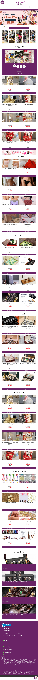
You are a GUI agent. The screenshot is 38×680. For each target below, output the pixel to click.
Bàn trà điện (19, 235)
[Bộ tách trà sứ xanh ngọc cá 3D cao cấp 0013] (10, 260)
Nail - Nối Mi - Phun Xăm (19, 471)
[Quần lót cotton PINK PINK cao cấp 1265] (10, 218)
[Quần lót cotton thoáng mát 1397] (10, 163)
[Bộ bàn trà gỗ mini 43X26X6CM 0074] (27, 260)
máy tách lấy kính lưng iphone (16, 673)
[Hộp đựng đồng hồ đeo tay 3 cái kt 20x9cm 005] (27, 358)
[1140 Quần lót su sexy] (27, 218)
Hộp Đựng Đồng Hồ (19, 314)
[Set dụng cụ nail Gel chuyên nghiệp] (19, 56)
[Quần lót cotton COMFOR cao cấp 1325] (27, 181)
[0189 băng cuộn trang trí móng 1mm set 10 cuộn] (10, 534)
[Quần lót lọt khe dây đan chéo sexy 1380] (10, 181)
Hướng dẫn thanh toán (8, 647)
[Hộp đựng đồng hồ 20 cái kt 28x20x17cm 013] (10, 376)
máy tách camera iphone (27, 673)
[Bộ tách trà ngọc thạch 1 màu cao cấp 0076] (27, 242)
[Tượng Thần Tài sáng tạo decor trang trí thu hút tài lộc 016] (27, 136)
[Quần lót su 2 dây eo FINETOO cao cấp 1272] (27, 200)
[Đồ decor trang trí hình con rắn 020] (27, 99)
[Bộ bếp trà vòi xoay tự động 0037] (27, 297)
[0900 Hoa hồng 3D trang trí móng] (10, 497)
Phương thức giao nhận (8, 649)
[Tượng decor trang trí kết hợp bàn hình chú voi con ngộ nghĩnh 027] (10, 99)
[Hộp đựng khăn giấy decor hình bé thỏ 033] (27, 80)
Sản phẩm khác (19, 393)
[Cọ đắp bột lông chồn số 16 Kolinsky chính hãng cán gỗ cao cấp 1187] (27, 534)
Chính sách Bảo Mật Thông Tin (9, 654)
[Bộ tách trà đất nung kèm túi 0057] (10, 279)
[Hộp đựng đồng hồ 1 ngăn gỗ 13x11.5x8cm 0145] (27, 339)
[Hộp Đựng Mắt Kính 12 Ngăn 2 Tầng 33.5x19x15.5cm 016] (27, 376)
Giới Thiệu (5, 640)
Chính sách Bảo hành (7, 652)
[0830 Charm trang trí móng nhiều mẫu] (27, 515)
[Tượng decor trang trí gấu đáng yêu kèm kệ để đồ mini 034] (10, 80)
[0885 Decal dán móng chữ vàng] (27, 497)
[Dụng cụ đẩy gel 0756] (10, 515)
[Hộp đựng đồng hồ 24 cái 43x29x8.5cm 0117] (27, 320)
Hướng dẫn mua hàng (7, 646)
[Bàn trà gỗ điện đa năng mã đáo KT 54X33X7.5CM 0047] (10, 297)
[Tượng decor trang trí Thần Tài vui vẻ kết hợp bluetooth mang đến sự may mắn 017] (10, 136)
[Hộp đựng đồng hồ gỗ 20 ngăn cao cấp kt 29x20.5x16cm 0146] (10, 358)
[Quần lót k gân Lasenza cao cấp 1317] (10, 200)
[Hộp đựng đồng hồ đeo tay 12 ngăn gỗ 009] (10, 339)
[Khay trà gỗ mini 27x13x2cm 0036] (27, 279)
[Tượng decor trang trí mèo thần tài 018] (27, 117)
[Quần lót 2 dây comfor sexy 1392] (27, 163)
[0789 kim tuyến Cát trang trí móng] (27, 478)
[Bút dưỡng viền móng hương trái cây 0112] (10, 478)
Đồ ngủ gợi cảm (19, 156)
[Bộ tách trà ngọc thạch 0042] (10, 242)
